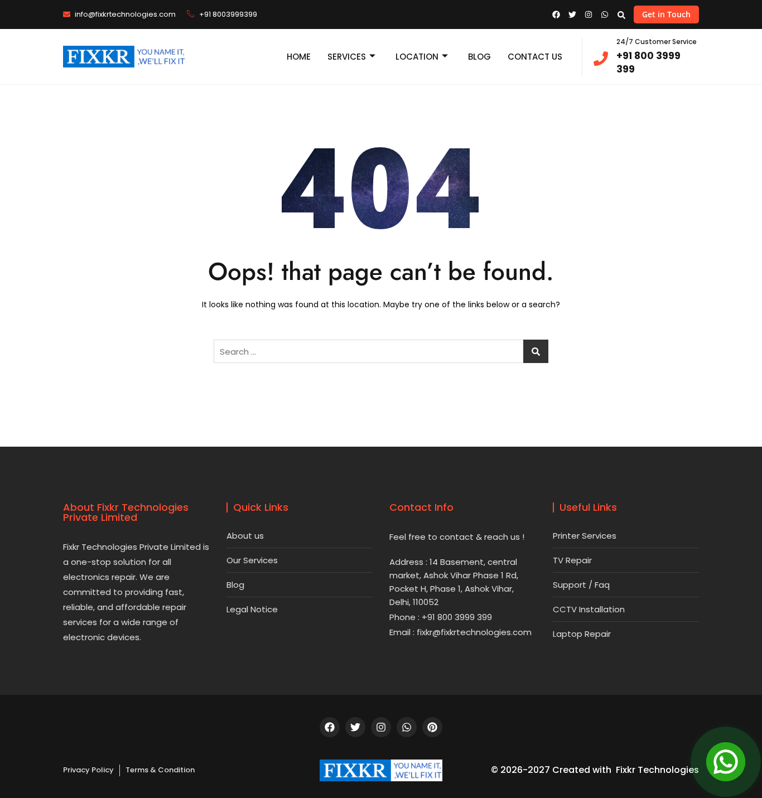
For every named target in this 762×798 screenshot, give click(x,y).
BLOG (479, 56)
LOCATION (417, 56)
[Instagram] (381, 727)
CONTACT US (535, 56)
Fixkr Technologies (657, 769)
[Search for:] (381, 351)
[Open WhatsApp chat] (725, 761)
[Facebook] (330, 727)
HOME (299, 56)
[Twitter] (355, 727)
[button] (621, 15)
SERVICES (346, 56)
